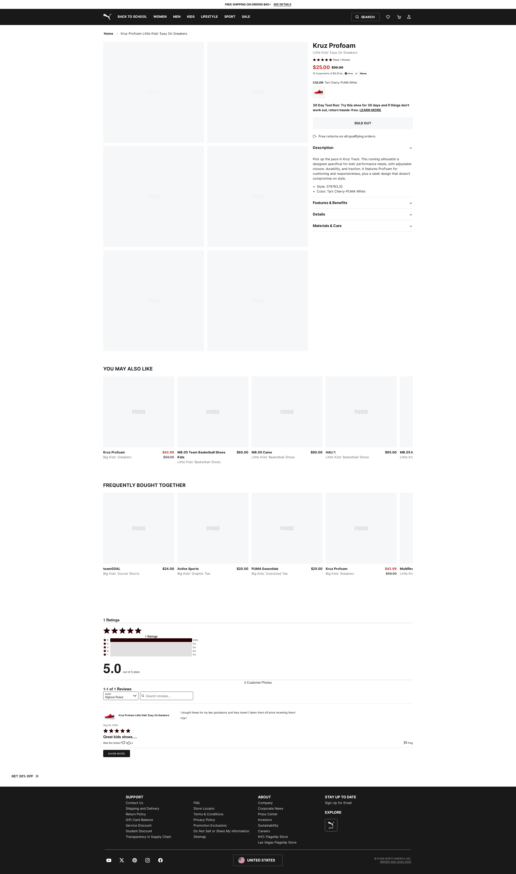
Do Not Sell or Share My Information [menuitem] (221, 831)
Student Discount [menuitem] (139, 831)
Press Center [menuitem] (268, 814)
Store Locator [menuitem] (204, 808)
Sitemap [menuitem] (200, 837)
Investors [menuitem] (265, 820)
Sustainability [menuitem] (268, 825)
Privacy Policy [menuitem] (204, 820)
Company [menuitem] (265, 803)
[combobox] (120, 696)
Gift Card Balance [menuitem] (139, 820)
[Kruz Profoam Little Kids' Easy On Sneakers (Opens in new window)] (109, 716)
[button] (151, 640)
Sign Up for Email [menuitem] (338, 803)
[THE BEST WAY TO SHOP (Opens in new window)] (331, 825)
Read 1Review (341, 59)
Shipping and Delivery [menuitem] (142, 808)
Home (108, 33)
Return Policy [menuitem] (136, 814)
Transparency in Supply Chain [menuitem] (148, 837)
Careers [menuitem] (264, 831)
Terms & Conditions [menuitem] (208, 814)
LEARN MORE (370, 110)
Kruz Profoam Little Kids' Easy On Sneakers (144, 715)
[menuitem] (132, 17)
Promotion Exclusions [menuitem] (210, 825)
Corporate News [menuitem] (270, 808)
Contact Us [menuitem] (134, 803)
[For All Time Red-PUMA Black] (319, 92)
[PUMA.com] (106, 17)
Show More (116, 753)
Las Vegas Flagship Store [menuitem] (277, 842)
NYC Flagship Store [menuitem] (273, 837)
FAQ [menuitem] (197, 803)
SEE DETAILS (282, 4)
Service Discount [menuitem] (139, 825)
